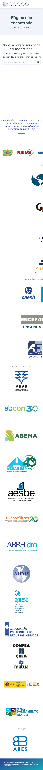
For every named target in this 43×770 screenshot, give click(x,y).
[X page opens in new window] (14, 4)
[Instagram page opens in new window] (18, 4)
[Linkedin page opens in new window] (27, 4)
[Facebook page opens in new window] (10, 4)
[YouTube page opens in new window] (22, 4)
